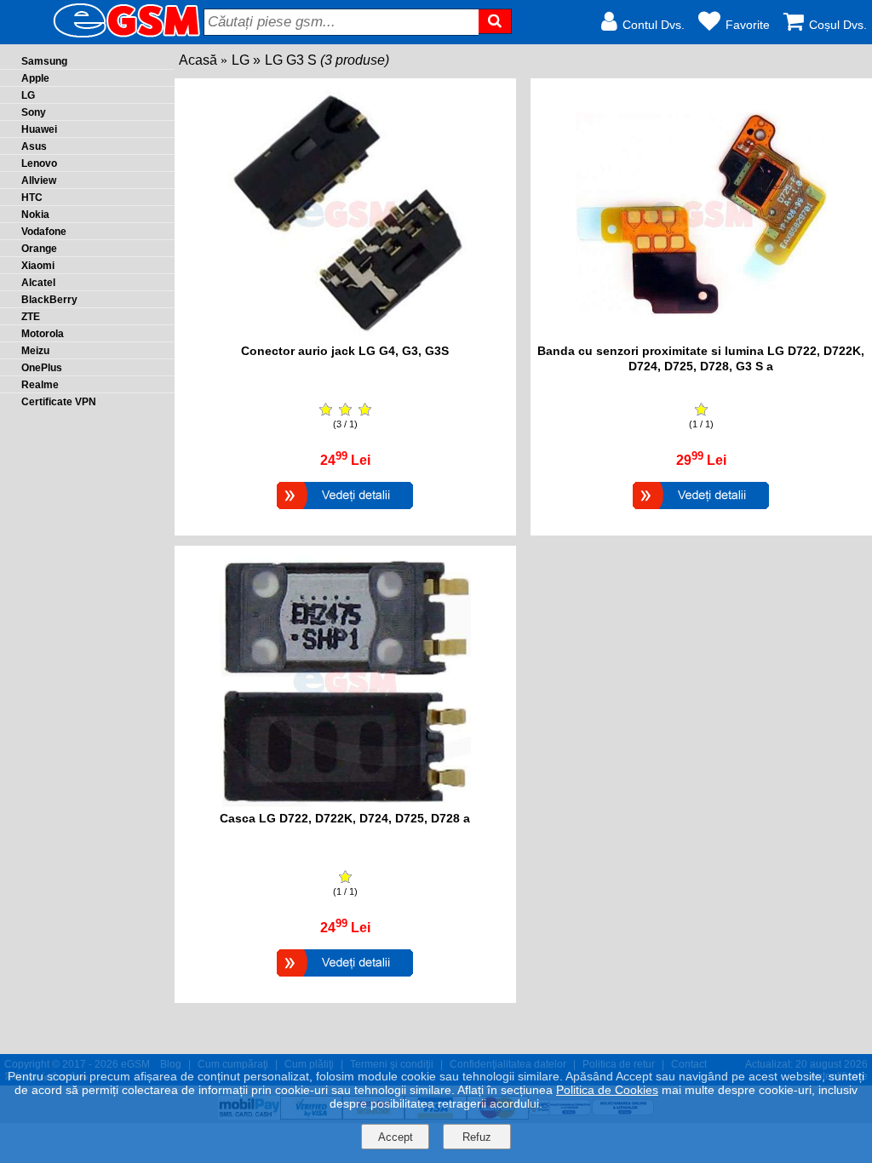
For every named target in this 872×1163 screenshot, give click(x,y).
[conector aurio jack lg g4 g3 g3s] (345, 335)
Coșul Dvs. (838, 25)
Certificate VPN (58, 402)
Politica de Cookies (607, 1090)
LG (241, 60)
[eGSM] (106, 36)
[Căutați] (495, 21)
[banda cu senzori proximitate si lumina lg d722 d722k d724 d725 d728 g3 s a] (701, 335)
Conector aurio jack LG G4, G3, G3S (345, 351)
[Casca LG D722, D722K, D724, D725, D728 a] (345, 978)
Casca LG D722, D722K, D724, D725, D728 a (345, 818)
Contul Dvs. (653, 25)
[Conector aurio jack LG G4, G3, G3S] (345, 511)
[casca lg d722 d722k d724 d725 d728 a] (345, 802)
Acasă (198, 60)
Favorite (748, 25)
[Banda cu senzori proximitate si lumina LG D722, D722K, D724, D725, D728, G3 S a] (701, 511)
